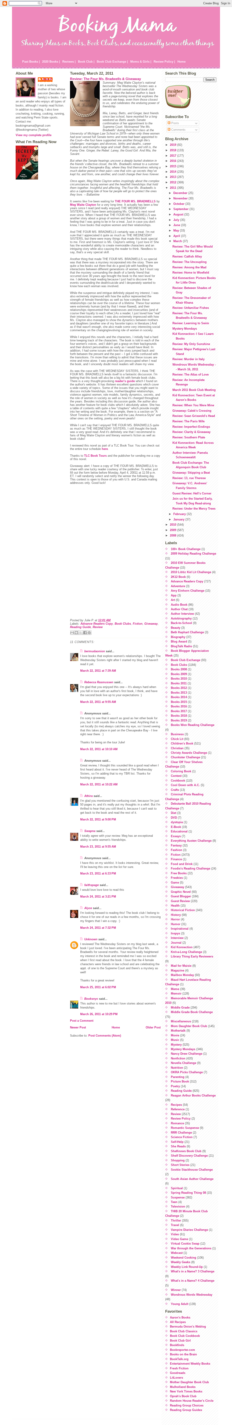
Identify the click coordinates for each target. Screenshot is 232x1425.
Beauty (175, 627)
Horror (175, 919)
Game (175, 882)
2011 (173, 187)
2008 (173, 535)
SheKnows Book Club (186, 1151)
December (180, 193)
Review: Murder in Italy (188, 359)
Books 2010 (179, 678)
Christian (177, 748)
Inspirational (179, 928)
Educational (179, 831)
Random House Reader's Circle (191, 1400)
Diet (173, 813)
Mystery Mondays (184, 328)
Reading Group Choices (186, 1405)
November (180, 198)
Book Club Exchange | (112, 61)
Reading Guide (80, 627)
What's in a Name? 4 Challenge (192, 1280)
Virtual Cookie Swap (185, 1243)
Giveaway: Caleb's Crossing (191, 410)
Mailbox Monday (182, 975)
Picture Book (180, 1081)
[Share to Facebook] (85, 632)
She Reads (178, 1146)
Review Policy (181, 1118)
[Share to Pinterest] (89, 632)
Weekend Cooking (183, 1257)
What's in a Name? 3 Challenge (192, 1271)
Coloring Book (181, 771)
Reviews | (69, 61)
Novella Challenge (183, 1063)
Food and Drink (182, 864)
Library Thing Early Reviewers (192, 956)
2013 (173, 177)
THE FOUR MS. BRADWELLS (135, 201)
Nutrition (177, 1067)
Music (175, 1040)
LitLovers (176, 1377)
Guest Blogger (181, 896)
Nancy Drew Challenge (186, 1053)
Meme (175, 989)
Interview (177, 938)
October (179, 204)
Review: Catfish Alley (187, 256)
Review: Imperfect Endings (191, 426)
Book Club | (86, 61)
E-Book (176, 827)
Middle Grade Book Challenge (192, 1012)
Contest (176, 775)
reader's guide (125, 381)
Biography (178, 637)
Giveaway (151, 623)
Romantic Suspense (185, 1128)
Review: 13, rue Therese (189, 478)
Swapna (89, 831)
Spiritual (177, 1188)
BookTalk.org (179, 1359)
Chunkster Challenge (185, 757)
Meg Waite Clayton (83, 204)
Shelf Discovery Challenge (189, 1155)
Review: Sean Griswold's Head (193, 416)
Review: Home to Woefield (190, 272)
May (176, 230)
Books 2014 (179, 697)
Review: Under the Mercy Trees (193, 508)
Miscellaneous (181, 1021)
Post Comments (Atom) (104, 1035)
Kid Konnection (182, 947)
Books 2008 (179, 669)
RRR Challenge (181, 1132)
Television (178, 1206)
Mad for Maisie (181, 965)
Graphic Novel (181, 891)
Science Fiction (182, 1137)
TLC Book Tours (95, 455)
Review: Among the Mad (189, 267)
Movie (175, 1035)
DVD (174, 817)
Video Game (179, 1239)
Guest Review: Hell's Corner (191, 493)
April (177, 236)
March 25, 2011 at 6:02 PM (98, 987)
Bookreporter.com (182, 1350)
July (176, 220)
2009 (173, 530)
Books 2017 (179, 711)
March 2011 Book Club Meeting (194, 390)
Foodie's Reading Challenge (190, 868)
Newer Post (78, 1027)
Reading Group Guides (186, 1410)
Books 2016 (179, 706)
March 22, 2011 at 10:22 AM (99, 784)
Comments (178, 129)
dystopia (177, 822)
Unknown (90, 939)
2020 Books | (51, 61)
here (105, 449)
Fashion (176, 850)
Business (177, 734)
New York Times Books (186, 1391)
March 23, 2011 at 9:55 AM (98, 846)
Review (98, 627)
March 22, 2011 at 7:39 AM (98, 670)
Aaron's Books (180, 1317)
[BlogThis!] (76, 632)
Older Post (153, 1027)
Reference (178, 1109)
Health (175, 905)
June (177, 225)
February (180, 514)
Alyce (88, 908)
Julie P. (47, 79)
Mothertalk (178, 1030)
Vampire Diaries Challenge (189, 1229)
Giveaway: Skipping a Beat (191, 472)
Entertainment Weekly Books (190, 1363)
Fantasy (176, 845)
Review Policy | (164, 61)
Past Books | (31, 61)
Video (175, 1234)
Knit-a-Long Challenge (186, 952)
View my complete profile (33, 135)
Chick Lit (177, 739)
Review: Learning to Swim (190, 323)
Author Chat (179, 609)
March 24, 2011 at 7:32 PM (98, 927)
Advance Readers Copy (96, 623)
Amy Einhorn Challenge (187, 590)
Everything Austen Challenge (191, 840)
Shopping (178, 1160)
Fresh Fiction (179, 1368)
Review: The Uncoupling (189, 262)
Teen (174, 1202)
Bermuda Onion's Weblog (188, 1326)
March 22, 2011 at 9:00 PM (98, 819)
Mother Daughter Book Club (189, 1382)
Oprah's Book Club (183, 1396)
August (178, 214)
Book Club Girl (180, 1340)
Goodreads (177, 1373)
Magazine (177, 970)
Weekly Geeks (180, 1262)
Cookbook (178, 780)
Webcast (177, 1253)
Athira (88, 796)
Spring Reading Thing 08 (188, 1192)
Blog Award (179, 641)
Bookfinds (177, 1345)
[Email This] (72, 632)
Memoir (176, 993)
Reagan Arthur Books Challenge (193, 1095)
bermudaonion (94, 651)
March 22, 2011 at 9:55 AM (98, 702)
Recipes (176, 1104)
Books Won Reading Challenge (192, 725)
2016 (173, 161)
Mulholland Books (183, 1387)
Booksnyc (91, 998)
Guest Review (180, 901)
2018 (173, 150)
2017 (173, 155)
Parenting (177, 1077)
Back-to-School (181, 623)
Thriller (176, 1220)
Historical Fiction (183, 910)
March (178, 241)
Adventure (178, 586)
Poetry (175, 1086)
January (179, 519)
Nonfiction (178, 1058)
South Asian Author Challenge (192, 1179)
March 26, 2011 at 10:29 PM (99, 1014)
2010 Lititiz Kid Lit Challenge (191, 572)
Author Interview (182, 613)
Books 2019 (179, 720)
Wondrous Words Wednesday (191, 1294)
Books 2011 (179, 683)
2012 (173, 182)
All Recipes (178, 1322)
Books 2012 (179, 688)
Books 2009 (179, 674)
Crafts (175, 790)
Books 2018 (179, 715)
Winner (176, 1290)
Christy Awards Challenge (189, 752)
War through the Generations (191, 1248)
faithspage (91, 885)
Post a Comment (81, 1020)
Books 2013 (179, 692)
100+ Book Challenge (186, 549)
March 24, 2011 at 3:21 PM (98, 896)
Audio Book (179, 604)
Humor (175, 924)
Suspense (178, 1197)
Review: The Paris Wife (188, 421)
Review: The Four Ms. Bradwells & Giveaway (105, 79)
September (181, 209)
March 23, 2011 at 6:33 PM (98, 873)
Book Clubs (123, 623)
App (173, 595)
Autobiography (181, 618)
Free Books (179, 873)
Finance (176, 859)
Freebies (177, 877)
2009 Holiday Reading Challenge (193, 553)
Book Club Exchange (185, 660)
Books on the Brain (183, 1354)
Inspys (175, 933)
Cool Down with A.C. (185, 785)
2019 (173, 145)
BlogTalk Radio (181, 646)
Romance (177, 1123)
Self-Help (177, 1142)
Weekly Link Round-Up (187, 1267)
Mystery (176, 1044)
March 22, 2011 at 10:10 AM (99, 749)
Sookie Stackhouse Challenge (192, 1169)
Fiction (138, 623)
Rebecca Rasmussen (98, 682)
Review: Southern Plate (188, 437)
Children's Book (182, 743)
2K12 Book (178, 577)
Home (181, 61)
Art (173, 600)
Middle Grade (180, 1007)
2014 (173, 171)
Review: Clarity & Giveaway (191, 432)
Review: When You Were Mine (193, 405)
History (176, 915)
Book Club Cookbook (185, 1336)
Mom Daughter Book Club (189, 1026)
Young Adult (179, 1304)
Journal (176, 942)
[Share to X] (80, 632)
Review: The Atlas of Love (190, 374)
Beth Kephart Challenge (187, 632)
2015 (173, 166)
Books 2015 (179, 702)
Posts (174, 123)
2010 (173, 524)
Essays (176, 836)
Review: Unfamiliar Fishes (190, 308)
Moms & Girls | (140, 61)
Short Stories (180, 1165)
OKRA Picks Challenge (187, 1072)
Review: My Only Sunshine (191, 344)
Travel (175, 1225)
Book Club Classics (183, 1331)
